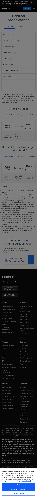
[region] (18, 482)
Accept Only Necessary (18, 489)
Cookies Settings (18, 493)
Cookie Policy (26, 481)
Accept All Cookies (18, 485)
